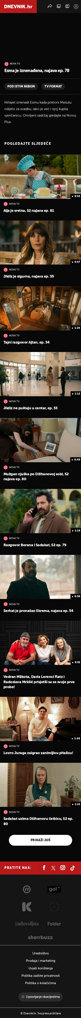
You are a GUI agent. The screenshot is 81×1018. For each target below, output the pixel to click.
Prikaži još (41, 840)
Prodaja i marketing (40, 960)
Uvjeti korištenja (41, 968)
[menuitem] (76, 6)
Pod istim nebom (21, 86)
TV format (53, 86)
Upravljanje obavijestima (43, 996)
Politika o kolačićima (40, 983)
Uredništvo (40, 953)
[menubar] (76, 6)
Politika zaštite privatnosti (40, 975)
